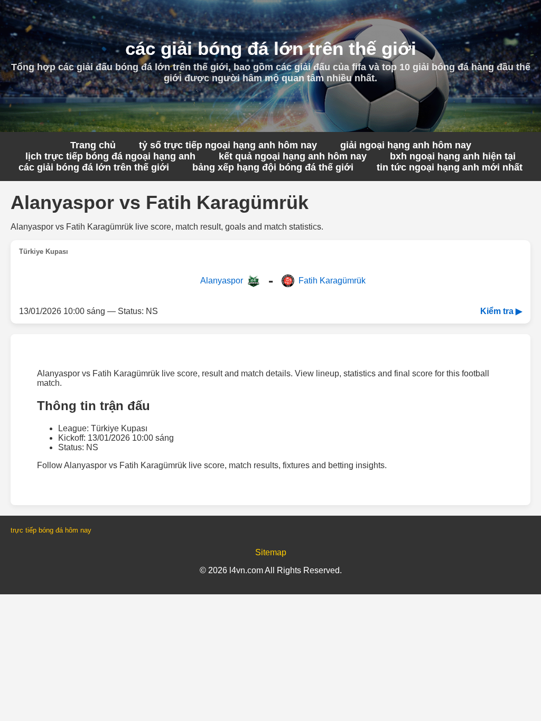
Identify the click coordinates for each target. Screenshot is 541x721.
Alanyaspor (221, 280)
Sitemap (270, 552)
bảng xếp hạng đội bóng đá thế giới (272, 167)
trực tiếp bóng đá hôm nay (51, 530)
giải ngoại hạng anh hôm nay (405, 145)
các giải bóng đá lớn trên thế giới (93, 167)
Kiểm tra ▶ (501, 311)
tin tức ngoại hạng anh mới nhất (450, 167)
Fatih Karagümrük (332, 280)
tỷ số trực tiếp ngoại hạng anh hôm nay (228, 145)
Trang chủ (93, 145)
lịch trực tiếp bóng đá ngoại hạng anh (110, 156)
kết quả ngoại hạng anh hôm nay (293, 156)
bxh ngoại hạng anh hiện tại (453, 156)
